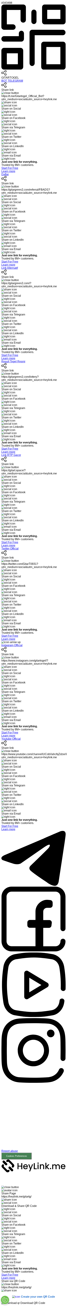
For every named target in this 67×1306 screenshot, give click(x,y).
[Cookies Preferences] (5, 1300)
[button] (33, 1122)
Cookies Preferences (16, 1156)
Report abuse (9, 1150)
